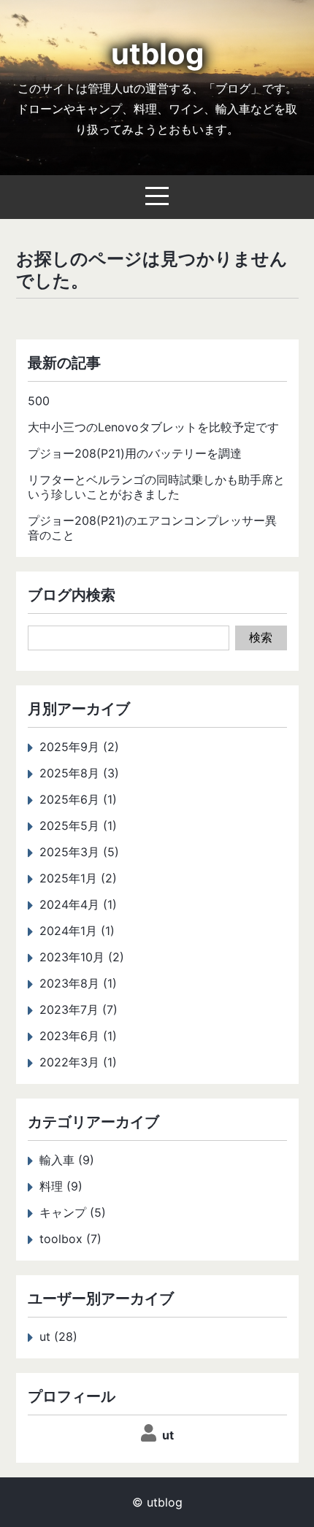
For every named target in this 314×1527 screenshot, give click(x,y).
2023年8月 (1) (78, 983)
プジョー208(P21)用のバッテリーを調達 (135, 453)
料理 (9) (61, 1186)
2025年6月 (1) (78, 799)
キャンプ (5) (72, 1212)
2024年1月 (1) (77, 930)
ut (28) (58, 1336)
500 (39, 400)
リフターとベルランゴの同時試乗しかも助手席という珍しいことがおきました (156, 486)
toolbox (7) (70, 1238)
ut (168, 1435)
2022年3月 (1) (78, 1062)
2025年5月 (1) (78, 825)
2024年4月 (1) (78, 904)
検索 (260, 637)
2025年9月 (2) (79, 746)
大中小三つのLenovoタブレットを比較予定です (153, 427)
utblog (157, 54)
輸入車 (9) (66, 1160)
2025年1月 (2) (78, 878)
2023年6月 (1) (78, 1035)
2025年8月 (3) (79, 773)
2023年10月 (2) (81, 957)
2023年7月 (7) (78, 1009)
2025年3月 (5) (79, 852)
